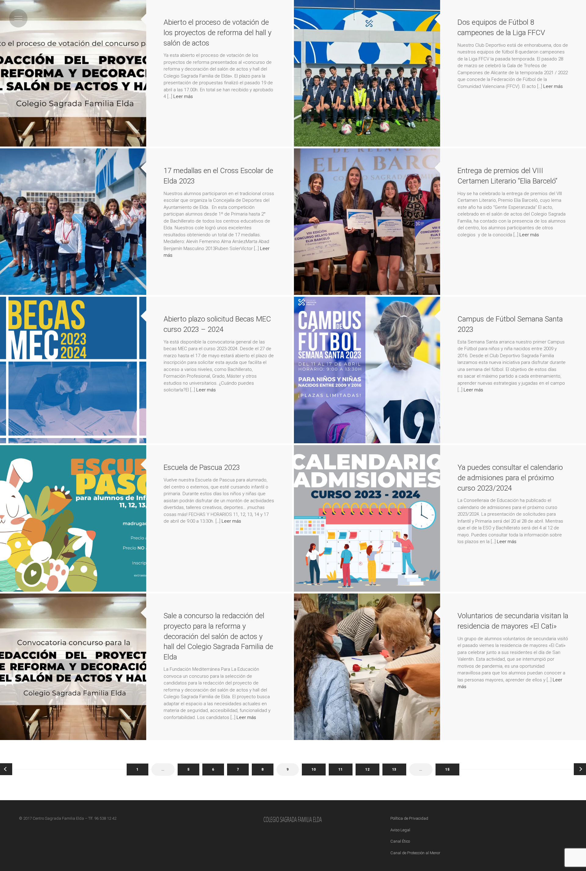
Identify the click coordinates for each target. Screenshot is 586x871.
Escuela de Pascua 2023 (202, 467)
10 (314, 769)
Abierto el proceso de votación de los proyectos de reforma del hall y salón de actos (217, 32)
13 (394, 769)
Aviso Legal (400, 830)
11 (340, 769)
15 (447, 769)
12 (367, 769)
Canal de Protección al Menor (415, 853)
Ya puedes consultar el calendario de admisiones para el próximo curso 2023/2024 (510, 477)
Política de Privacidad (409, 818)
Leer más (183, 96)
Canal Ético (400, 841)
